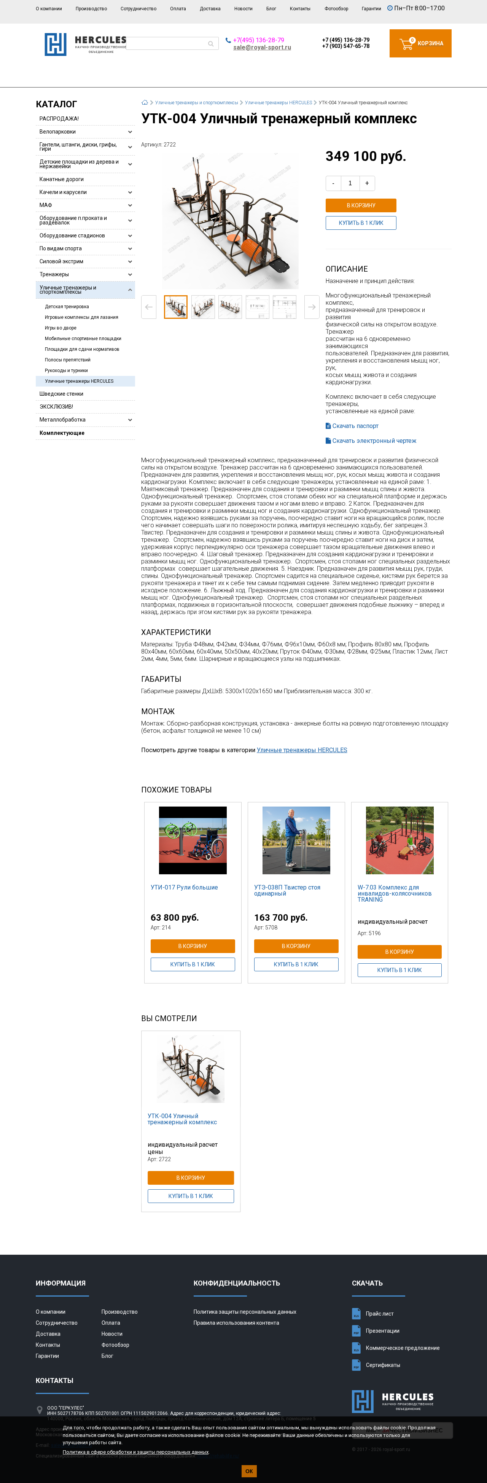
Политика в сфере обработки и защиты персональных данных (135, 1452)
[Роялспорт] (85, 53)
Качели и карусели (63, 192)
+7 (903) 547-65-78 (345, 46)
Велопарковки (58, 132)
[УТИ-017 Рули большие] (193, 840)
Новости (243, 8)
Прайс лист (380, 1314)
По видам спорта (61, 248)
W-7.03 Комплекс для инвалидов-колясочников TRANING (395, 893)
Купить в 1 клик (361, 223)
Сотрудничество (138, 8)
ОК (249, 1471)
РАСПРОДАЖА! (59, 119)
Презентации (382, 1331)
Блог (271, 8)
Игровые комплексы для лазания (81, 317)
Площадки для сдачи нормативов (82, 349)
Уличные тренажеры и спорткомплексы (68, 290)
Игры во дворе (60, 328)
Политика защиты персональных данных (245, 1312)
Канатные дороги (62, 179)
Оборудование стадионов (72, 235)
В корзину (361, 205)
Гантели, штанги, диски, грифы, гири (78, 147)
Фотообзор (336, 8)
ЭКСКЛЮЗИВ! (56, 407)
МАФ (46, 205)
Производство (91, 8)
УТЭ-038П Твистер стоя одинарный (287, 890)
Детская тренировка (67, 306)
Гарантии (371, 8)
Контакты (300, 8)
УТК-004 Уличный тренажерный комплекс (182, 1119)
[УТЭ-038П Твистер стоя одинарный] (296, 840)
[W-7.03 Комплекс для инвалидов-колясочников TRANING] (400, 840)
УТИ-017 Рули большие (184, 887)
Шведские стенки (61, 394)
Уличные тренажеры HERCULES (79, 381)
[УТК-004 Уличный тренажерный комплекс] (230, 220)
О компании (49, 8)
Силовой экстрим (61, 261)
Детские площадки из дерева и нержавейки (79, 164)
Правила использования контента (236, 1323)
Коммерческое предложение (403, 1348)
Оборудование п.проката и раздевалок (73, 220)
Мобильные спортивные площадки (83, 338)
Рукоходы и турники (66, 370)
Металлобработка (63, 420)
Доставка (210, 8)
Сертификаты (383, 1365)
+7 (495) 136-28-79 (345, 40)
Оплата (178, 8)
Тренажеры (54, 274)
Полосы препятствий (68, 360)
